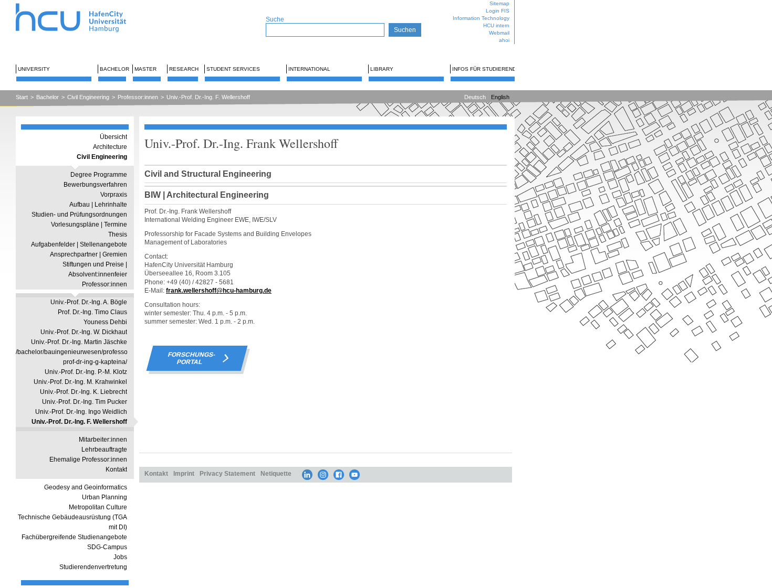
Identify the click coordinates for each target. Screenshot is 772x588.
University (34, 69)
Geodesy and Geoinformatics (85, 487)
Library (381, 69)
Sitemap (499, 3)
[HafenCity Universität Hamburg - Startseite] (80, 4)
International (309, 69)
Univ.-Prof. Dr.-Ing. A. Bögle (88, 302)
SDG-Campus (107, 547)
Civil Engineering (88, 97)
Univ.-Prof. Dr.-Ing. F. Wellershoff (208, 97)
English (500, 97)
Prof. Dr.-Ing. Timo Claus (92, 312)
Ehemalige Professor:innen (88, 459)
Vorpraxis (113, 194)
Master (145, 69)
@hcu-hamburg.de (244, 290)
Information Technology (481, 18)
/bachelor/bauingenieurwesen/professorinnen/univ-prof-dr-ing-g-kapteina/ (71, 357)
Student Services (233, 69)
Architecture (110, 147)
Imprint (183, 473)
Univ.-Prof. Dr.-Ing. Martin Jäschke (79, 342)
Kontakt (116, 469)
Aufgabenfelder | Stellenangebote (79, 244)
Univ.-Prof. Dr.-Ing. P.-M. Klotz (86, 372)
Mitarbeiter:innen (103, 439)
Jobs (120, 557)
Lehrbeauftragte (104, 449)
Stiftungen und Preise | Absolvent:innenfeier (94, 269)
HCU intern (496, 25)
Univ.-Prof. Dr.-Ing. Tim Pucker (84, 401)
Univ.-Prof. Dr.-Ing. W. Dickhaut (83, 332)
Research (184, 69)
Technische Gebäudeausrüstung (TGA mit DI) (72, 522)
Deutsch (475, 97)
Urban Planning (104, 497)
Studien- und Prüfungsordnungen (79, 214)
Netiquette (275, 473)
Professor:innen (138, 97)
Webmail (499, 33)
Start (22, 97)
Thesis (117, 234)
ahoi (504, 40)
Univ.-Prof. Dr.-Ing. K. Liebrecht (83, 391)
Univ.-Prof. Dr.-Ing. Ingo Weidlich (81, 411)
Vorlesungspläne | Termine (89, 224)
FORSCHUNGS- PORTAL (191, 358)
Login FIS (497, 11)
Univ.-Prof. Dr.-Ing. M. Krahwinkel (80, 382)
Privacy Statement (227, 473)
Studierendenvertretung (93, 567)
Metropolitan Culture (98, 507)
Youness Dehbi (105, 322)
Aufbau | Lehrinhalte (98, 204)
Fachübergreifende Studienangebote (74, 537)
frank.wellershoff (191, 290)
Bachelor (114, 69)
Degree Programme (98, 174)
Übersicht (113, 137)
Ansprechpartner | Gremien (88, 254)
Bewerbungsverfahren (95, 184)
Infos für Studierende (486, 69)
